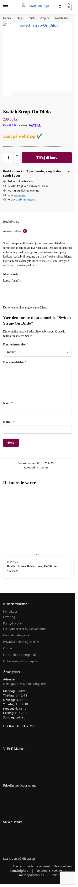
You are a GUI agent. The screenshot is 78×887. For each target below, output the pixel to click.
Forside (7, 18)
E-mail (9, 421)
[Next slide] (7, 91)
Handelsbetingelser (17, 635)
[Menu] (9, 7)
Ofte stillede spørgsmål (19, 655)
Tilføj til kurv (46, 158)
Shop (19, 18)
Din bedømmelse (15, 344)
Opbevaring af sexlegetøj (20, 661)
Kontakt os (10, 611)
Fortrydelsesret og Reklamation (25, 629)
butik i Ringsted (25, 199)
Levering (9, 617)
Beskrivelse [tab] (11, 221)
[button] (68, 7)
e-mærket (20, 195)
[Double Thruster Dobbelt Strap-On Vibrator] (37, 523)
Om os (7, 648)
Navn (8, 403)
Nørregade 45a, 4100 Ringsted (24, 684)
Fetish (31, 18)
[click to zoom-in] (37, 57)
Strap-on (45, 18)
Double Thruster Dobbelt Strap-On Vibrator (33, 566)
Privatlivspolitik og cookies (21, 642)
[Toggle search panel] (60, 7)
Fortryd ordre (12, 623)
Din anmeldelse (14, 362)
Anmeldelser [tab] (14, 231)
